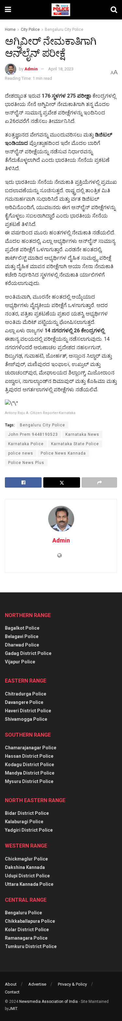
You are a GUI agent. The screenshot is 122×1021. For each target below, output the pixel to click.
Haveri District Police (28, 710)
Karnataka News (82, 434)
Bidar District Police (27, 813)
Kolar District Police (27, 929)
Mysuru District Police (29, 781)
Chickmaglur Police (26, 858)
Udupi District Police (27, 875)
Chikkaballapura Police (30, 921)
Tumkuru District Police (31, 946)
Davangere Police (24, 702)
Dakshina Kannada (25, 867)
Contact (12, 992)
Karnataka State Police (75, 444)
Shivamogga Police (26, 719)
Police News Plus (26, 462)
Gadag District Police (28, 653)
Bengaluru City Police (64, 29)
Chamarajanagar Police (30, 747)
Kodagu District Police (29, 764)
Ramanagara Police (26, 938)
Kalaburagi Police (24, 821)
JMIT (13, 1008)
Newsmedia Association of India (48, 1001)
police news (20, 453)
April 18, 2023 (61, 68)
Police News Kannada (63, 453)
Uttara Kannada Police (29, 884)
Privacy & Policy (72, 984)
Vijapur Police (20, 661)
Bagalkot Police (22, 628)
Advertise (37, 984)
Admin (31, 68)
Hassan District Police (29, 756)
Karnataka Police (26, 444)
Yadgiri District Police (29, 830)
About (11, 984)
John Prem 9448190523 (33, 434)
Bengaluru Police (23, 912)
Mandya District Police (29, 773)
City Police (30, 29)
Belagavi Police (21, 636)
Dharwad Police (22, 644)
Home (10, 29)
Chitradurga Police (25, 693)
